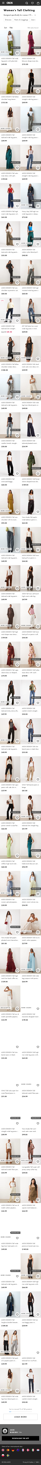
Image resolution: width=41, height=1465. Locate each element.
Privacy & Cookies (28, 1462)
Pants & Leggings (21, 20)
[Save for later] (17, 53)
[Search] (27, 3)
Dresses (8, 20)
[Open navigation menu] (3, 3)
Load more (20, 1417)
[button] (3, 1450)
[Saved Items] (32, 3)
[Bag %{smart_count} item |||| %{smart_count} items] (38, 3)
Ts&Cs (37, 1462)
